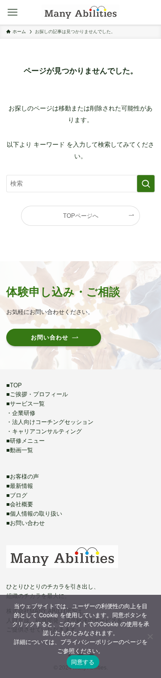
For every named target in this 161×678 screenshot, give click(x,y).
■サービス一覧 (25, 403)
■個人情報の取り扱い (34, 513)
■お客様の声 (22, 476)
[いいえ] (149, 636)
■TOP (14, 385)
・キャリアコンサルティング (44, 431)
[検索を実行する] (146, 183)
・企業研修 (20, 413)
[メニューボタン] (12, 12)
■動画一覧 (19, 450)
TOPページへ (80, 215)
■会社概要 (19, 504)
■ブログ (16, 495)
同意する (83, 661)
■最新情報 (19, 486)
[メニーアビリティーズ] (80, 12)
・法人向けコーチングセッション (49, 422)
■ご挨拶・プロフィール (37, 394)
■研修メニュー (25, 440)
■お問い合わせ (25, 523)
